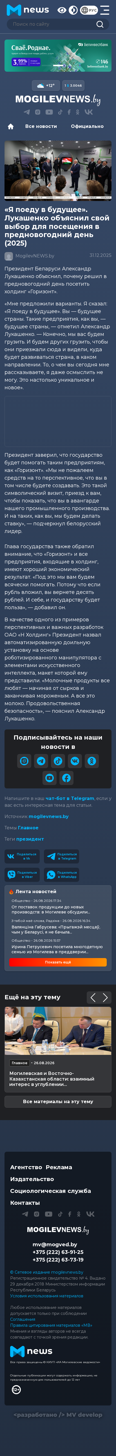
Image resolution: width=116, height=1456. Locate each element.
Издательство (32, 1179)
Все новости (41, 126)
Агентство (26, 1167)
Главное (28, 827)
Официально (87, 126)
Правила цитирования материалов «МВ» (51, 1325)
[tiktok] (58, 761)
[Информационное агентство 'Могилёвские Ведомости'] (58, 100)
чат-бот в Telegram (70, 798)
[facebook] (66, 778)
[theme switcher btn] (73, 10)
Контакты (25, 1202)
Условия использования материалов (46, 1295)
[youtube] (50, 778)
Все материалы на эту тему (58, 1101)
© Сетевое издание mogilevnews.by (46, 1272)
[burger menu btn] (104, 10)
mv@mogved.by (55, 1244)
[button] (47, 65)
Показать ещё (58, 962)
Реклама (59, 1167)
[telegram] (41, 761)
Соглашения (22, 1319)
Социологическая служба (50, 1191)
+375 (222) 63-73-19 (58, 1260)
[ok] (92, 761)
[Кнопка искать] (100, 24)
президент (30, 839)
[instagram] (24, 761)
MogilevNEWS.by (34, 256)
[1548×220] (58, 56)
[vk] (75, 761)
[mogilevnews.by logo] (58, 1230)
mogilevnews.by (49, 816)
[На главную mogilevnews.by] (28, 10)
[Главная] (12, 126)
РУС (93, 10)
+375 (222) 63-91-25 (58, 1252)
